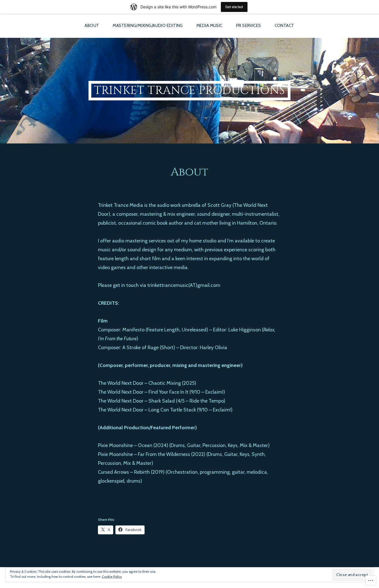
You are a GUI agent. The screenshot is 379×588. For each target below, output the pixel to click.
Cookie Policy (112, 576)
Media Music (209, 25)
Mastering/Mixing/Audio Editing (148, 25)
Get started (234, 7)
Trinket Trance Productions (189, 90)
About (92, 25)
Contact (284, 25)
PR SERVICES (248, 25)
